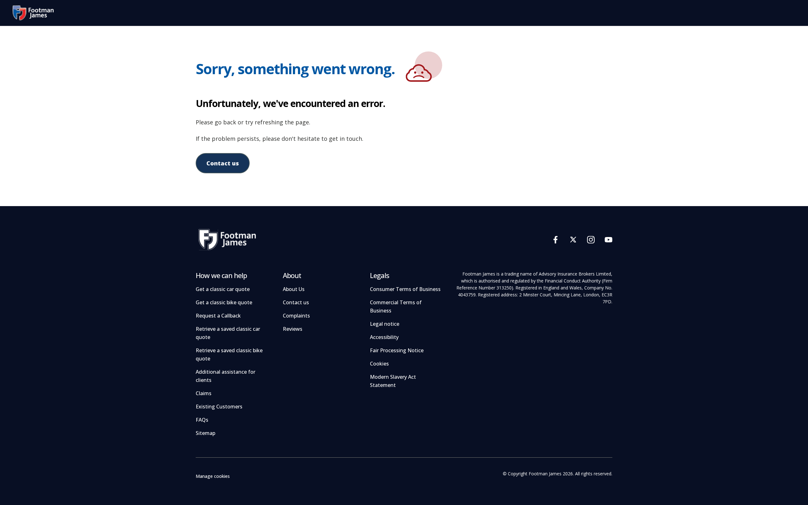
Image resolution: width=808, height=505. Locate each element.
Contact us (222, 163)
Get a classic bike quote (224, 302)
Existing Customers (219, 406)
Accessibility (384, 337)
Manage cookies (213, 476)
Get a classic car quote (223, 289)
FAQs (202, 419)
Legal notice (384, 323)
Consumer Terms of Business (405, 289)
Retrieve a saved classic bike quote (229, 354)
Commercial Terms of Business (396, 306)
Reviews (292, 328)
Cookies (379, 363)
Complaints (296, 315)
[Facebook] (555, 239)
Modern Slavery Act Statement (393, 381)
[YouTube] (608, 239)
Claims (203, 393)
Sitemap (205, 433)
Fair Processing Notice (397, 350)
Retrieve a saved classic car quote (228, 333)
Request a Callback (218, 315)
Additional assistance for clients (225, 375)
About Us (294, 289)
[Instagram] (591, 239)
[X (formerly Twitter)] (573, 239)
